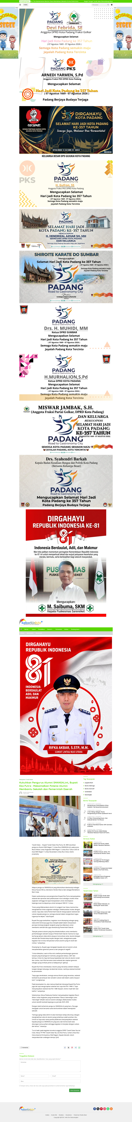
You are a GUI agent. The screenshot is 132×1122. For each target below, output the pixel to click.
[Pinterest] (101, 1108)
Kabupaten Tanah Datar (26, 779)
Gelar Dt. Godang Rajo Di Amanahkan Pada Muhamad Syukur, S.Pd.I (102, 921)
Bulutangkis (88, 795)
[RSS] (111, 1108)
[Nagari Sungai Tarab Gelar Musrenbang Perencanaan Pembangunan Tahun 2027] (87, 897)
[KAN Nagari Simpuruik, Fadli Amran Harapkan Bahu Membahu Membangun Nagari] (87, 913)
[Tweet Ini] (68, 1047)
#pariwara (30, 633)
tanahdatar (88, 792)
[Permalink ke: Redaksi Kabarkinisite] (20, 793)
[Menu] (20, 4)
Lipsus (34, 629)
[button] (108, 4)
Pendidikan (41, 629)
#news (22, 633)
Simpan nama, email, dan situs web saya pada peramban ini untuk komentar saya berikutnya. (48, 1086)
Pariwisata (59, 629)
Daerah (49, 629)
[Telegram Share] (75, 1047)
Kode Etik (54, 1115)
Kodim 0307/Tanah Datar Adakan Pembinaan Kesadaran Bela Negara (103, 929)
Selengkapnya (97, 884)
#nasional (39, 633)
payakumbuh (89, 783)
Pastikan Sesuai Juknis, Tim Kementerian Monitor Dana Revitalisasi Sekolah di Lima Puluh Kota (102, 852)
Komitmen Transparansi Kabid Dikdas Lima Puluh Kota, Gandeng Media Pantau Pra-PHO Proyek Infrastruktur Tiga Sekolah (103, 869)
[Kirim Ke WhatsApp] (79, 1047)
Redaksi (61, 1115)
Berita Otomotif (89, 789)
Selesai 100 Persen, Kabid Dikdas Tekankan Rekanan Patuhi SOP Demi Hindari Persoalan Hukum (98, 831)
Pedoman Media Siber (80, 1115)
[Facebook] (94, 1108)
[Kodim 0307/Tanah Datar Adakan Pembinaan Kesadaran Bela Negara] (87, 929)
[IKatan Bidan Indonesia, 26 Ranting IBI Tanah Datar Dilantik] (87, 905)
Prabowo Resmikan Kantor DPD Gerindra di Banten (99, 825)
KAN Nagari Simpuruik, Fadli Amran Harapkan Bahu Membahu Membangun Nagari (103, 912)
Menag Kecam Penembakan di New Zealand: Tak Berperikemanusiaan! (98, 806)
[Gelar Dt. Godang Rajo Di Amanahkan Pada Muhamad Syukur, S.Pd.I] (87, 921)
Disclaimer (69, 1115)
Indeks (25, 4)
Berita (26, 629)
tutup (17, 7)
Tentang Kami (75, 629)
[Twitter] (98, 1108)
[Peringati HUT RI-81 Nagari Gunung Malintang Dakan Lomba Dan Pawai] (87, 861)
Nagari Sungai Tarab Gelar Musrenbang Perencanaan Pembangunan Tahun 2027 (102, 896)
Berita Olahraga (90, 786)
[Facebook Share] (65, 1047)
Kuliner (66, 629)
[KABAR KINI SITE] (31, 622)
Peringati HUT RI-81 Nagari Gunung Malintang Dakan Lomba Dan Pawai (45, 1)
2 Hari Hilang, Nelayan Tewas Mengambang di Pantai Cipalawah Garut (99, 812)
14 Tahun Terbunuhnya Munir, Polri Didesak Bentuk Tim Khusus (97, 819)
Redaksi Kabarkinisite (28, 792)
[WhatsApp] (107, 1108)
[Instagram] (104, 1108)
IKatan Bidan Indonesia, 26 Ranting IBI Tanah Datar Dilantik (101, 904)
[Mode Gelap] (112, 4)
